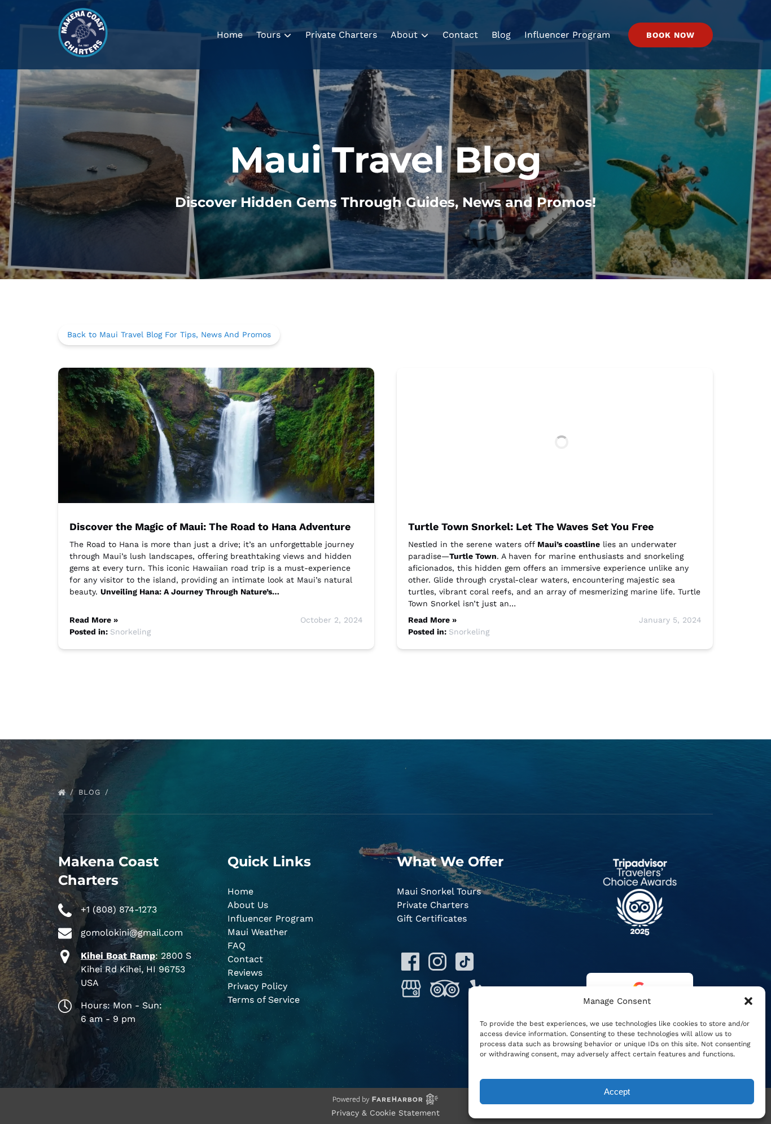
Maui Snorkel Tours (439, 891)
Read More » (93, 619)
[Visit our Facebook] (410, 962)
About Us (247, 905)
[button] (748, 1001)
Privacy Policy (257, 986)
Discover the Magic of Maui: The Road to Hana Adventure (210, 526)
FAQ (236, 945)
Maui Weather (257, 932)
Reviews (244, 972)
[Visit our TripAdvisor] (444, 989)
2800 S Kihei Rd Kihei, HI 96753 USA (136, 969)
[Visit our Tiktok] (464, 962)
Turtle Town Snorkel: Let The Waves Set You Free (531, 526)
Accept (617, 1091)
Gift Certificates (432, 918)
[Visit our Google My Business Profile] (411, 989)
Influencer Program (567, 34)
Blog (501, 34)
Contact (460, 34)
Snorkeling (130, 631)
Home (230, 34)
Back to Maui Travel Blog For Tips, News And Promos (169, 334)
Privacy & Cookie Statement (385, 1112)
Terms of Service (263, 999)
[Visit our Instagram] (437, 962)
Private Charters (341, 34)
